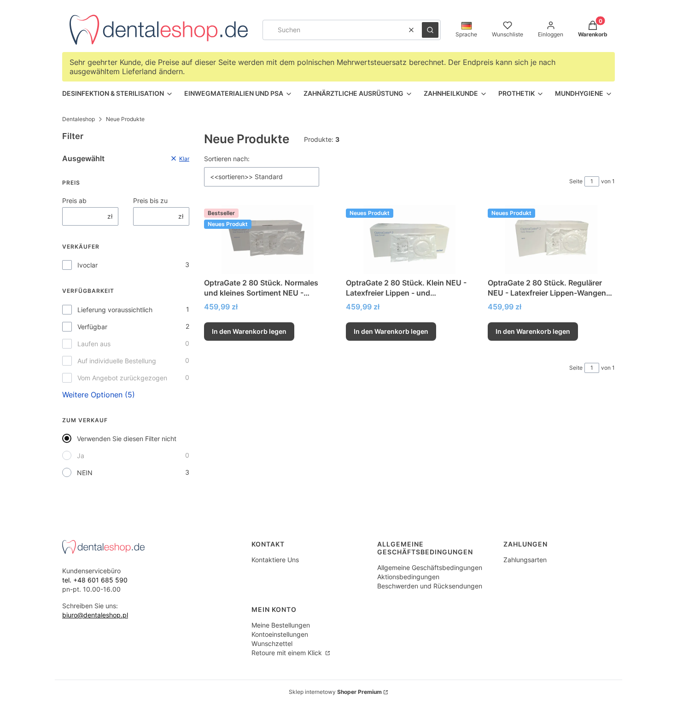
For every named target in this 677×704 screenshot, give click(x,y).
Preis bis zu (150, 200)
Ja (80, 456)
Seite (576, 181)
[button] (430, 30)
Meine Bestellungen (280, 625)
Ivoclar (87, 265)
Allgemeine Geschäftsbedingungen (429, 567)
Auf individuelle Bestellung (116, 361)
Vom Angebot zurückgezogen (122, 378)
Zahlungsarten (525, 560)
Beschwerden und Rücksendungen (429, 586)
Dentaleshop (78, 119)
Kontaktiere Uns (275, 560)
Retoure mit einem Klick (287, 653)
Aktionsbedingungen (408, 577)
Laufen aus (94, 344)
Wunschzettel (271, 643)
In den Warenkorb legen (249, 331)
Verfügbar (92, 327)
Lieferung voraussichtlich (114, 310)
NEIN (85, 473)
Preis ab (74, 200)
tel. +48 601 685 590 (95, 580)
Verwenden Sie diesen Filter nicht (126, 438)
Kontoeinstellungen (279, 634)
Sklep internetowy (335, 691)
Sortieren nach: (227, 159)
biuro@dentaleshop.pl (95, 615)
